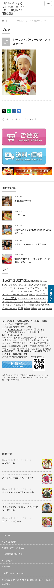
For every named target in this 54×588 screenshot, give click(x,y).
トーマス (11, 298)
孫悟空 (14, 309)
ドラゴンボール (40, 298)
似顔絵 (31, 305)
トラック (32, 295)
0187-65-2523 (15, 329)
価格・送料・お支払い (14, 548)
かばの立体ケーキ (23, 201)
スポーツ (13, 291)
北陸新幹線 (39, 305)
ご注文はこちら (51, 294)
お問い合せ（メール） (14, 573)
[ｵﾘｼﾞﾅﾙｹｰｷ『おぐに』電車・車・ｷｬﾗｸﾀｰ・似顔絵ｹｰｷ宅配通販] (13, 8)
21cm (28, 280)
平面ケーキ (27, 460)
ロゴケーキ (20, 215)
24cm (36, 280)
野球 (39, 309)
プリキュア (17, 301)
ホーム (7, 535)
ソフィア (20, 291)
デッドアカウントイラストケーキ (18, 492)
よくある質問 (10, 541)
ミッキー (28, 302)
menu (48, 3)
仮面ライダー (21, 305)
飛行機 (49, 309)
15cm (7, 280)
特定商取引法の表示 (13, 554)
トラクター (23, 295)
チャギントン (29, 291)
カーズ (43, 288)
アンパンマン (32, 288)
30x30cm (43, 281)
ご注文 (7, 567)
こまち (25, 284)
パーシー (8, 302)
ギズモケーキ (8, 463)
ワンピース (10, 305)
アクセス (8, 560)
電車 (43, 309)
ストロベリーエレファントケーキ (18, 478)
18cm (18, 280)
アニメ (7, 288)
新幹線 (27, 308)
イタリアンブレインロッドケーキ (30, 244)
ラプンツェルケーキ (11, 521)
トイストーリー (12, 295)
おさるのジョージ (14, 285)
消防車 (34, 308)
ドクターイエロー (25, 298)
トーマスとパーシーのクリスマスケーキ (21, 119)
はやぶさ (34, 284)
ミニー (43, 302)
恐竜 (20, 308)
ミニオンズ (36, 302)
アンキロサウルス (17, 288)
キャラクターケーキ (14, 460)
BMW (4, 285)
